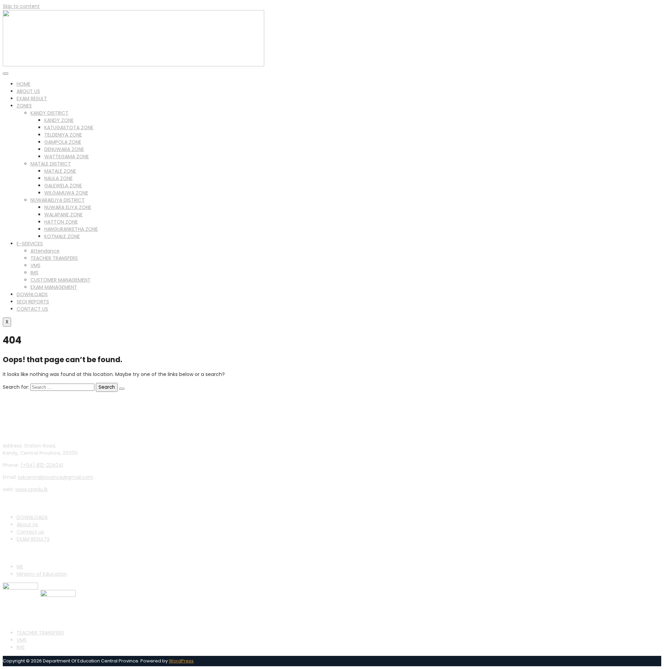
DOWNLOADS (32, 294)
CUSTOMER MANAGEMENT (60, 279)
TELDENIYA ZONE (63, 134)
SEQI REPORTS (33, 301)
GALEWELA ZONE (63, 185)
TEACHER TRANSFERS (54, 258)
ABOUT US (28, 91)
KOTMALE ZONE (62, 236)
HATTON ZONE (61, 221)
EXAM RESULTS (33, 539)
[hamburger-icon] (5, 74)
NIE (20, 566)
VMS (35, 265)
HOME (23, 84)
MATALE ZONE (60, 171)
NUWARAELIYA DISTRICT (57, 200)
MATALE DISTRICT (50, 163)
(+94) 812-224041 (41, 465)
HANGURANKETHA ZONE (71, 229)
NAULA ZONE (58, 178)
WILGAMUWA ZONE (66, 192)
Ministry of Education (42, 574)
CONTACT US (32, 308)
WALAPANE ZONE (63, 214)
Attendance (44, 250)
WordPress (181, 661)
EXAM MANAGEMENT (53, 287)
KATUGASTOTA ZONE (68, 127)
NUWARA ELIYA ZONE (67, 207)
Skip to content (21, 6)
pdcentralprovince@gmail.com (55, 477)
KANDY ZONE (59, 120)
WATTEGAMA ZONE (66, 156)
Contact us (30, 531)
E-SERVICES (30, 243)
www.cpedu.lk (31, 489)
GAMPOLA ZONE (62, 142)
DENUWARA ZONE (64, 149)
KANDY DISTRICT (49, 113)
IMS (34, 272)
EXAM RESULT (32, 98)
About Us (27, 524)
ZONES (24, 105)
